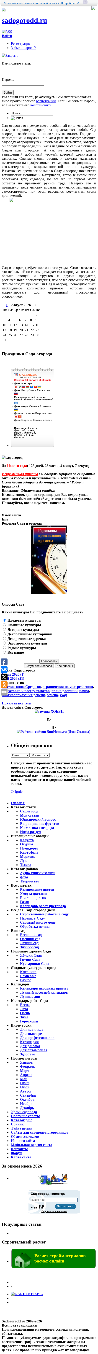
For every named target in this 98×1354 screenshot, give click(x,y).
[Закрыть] (10, 55)
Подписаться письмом (54, 1211)
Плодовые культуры (24, 620)
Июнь (24, 1083)
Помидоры (29, 848)
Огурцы (26, 844)
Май (23, 1079)
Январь (26, 1062)
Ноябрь (26, 1104)
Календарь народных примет (44, 988)
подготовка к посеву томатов (26, 691)
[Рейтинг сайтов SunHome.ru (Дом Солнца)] (53, 732)
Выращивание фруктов (39, 823)
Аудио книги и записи (37, 873)
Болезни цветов (33, 898)
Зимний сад (29, 947)
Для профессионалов (37, 1038)
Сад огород (29, 811)
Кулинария (29, 1042)
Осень (25, 1013)
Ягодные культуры (23, 629)
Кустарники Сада (34, 964)
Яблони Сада (31, 955)
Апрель (26, 1075)
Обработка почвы (35, 926)
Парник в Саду (32, 918)
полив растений (64, 691)
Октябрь (27, 1099)
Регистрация (21, 44)
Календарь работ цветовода (43, 906)
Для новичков (32, 1029)
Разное (25, 980)
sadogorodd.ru (24, 20)
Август (26, 1091)
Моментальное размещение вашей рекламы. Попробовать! (41, 3)
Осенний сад (30, 939)
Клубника (28, 972)
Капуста (27, 840)
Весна (25, 1005)
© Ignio (17, 791)
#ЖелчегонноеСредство (21, 687)
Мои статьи (29, 815)
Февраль (27, 1066)
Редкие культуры (21, 648)
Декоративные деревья (26, 639)
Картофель (29, 852)
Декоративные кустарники (29, 634)
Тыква (25, 865)
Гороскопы (29, 1021)
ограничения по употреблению (68, 687)
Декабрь (27, 1108)
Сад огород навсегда (48, 1193)
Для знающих (31, 1034)
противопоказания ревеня (23, 695)
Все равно (15, 652)
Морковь (27, 856)
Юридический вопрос (38, 819)
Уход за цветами (33, 893)
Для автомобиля (33, 1050)
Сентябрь (28, 1095)
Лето (24, 1009)
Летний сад (29, 943)
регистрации (46, 101)
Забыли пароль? (23, 48)
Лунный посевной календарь (44, 992)
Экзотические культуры (27, 643)
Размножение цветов (37, 889)
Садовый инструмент (38, 922)
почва (84, 691)
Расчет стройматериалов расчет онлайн (60, 1258)
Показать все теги (16, 703)
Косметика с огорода (37, 828)
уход (63, 695)
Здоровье (27, 1054)
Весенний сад (31, 935)
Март (24, 1071)
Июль (24, 1087)
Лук (23, 861)
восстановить (40, 105)
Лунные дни (30, 996)
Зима (24, 1017)
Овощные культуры (24, 625)
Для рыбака (30, 1046)
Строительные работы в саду (44, 914)
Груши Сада (30, 959)
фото (24, 877)
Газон (24, 902)
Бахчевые (28, 976)
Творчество (29, 881)
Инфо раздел (30, 832)
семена (52, 695)
